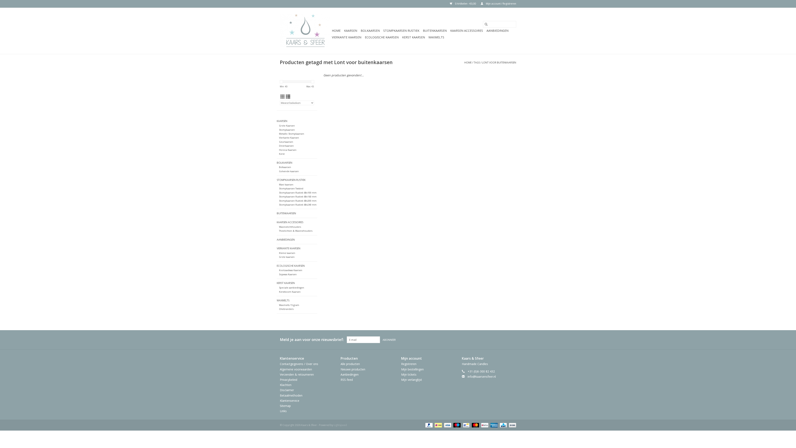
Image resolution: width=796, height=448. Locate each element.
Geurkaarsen (286, 141)
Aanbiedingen (497, 31)
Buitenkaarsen (435, 31)
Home (336, 31)
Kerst (282, 153)
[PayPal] (428, 425)
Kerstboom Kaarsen (290, 291)
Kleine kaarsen (287, 252)
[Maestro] (456, 425)
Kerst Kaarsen (413, 37)
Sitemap (285, 406)
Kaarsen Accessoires (466, 31)
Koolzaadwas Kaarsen (290, 270)
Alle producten (350, 364)
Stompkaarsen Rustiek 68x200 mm (298, 200)
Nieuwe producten (353, 369)
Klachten (285, 385)
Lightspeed (340, 425)
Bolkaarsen (370, 31)
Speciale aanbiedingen (291, 287)
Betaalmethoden (291, 395)
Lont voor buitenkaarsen (499, 62)
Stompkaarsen (287, 129)
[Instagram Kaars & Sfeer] (513, 339)
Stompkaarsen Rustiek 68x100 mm (298, 192)
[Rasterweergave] (282, 97)
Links (283, 411)
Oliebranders (286, 308)
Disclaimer (287, 390)
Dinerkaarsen (286, 145)
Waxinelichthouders (290, 226)
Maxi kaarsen (286, 184)
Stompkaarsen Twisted (291, 188)
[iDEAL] (437, 425)
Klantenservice (289, 401)
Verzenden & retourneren (297, 374)
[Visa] (447, 425)
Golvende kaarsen (289, 171)
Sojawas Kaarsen (288, 274)
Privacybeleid (288, 380)
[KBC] (502, 425)
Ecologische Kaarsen (382, 37)
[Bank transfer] (511, 425)
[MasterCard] (475, 425)
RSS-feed (347, 380)
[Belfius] (484, 425)
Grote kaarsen (287, 256)
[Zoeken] (486, 24)
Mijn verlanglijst (411, 380)
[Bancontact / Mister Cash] (465, 425)
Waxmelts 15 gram (289, 305)
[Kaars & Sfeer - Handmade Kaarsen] (305, 31)
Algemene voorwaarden (296, 369)
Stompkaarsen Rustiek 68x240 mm (298, 204)
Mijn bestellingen (412, 369)
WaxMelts (436, 37)
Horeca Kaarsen (287, 149)
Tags (477, 62)
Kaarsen (350, 31)
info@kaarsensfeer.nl (482, 377)
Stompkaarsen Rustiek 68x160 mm (298, 196)
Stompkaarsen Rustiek (401, 31)
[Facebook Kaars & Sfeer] (498, 339)
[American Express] (493, 425)
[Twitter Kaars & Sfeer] (505, 339)
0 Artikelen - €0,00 (465, 3)
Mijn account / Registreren (500, 3)
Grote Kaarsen (287, 125)
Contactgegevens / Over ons (299, 364)
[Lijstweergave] (288, 97)
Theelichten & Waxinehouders (295, 230)
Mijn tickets (408, 374)
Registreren (408, 364)
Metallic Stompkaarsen (291, 133)
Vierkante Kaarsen (346, 37)
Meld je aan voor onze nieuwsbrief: (312, 339)
